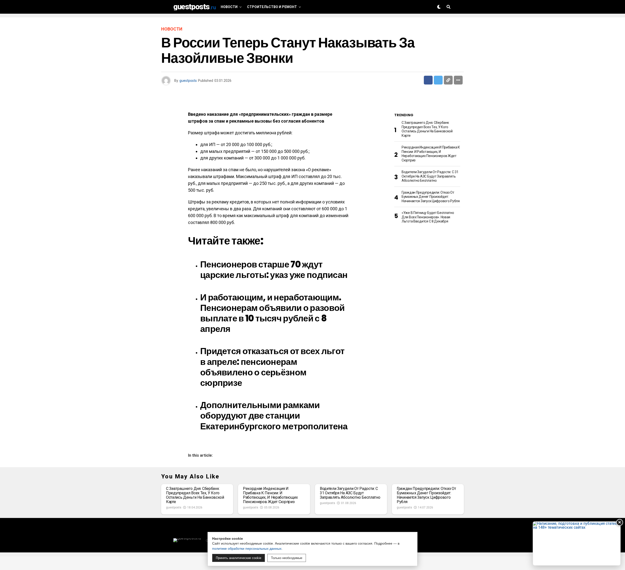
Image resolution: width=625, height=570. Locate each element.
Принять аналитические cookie (238, 558)
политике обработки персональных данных (246, 548)
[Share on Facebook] (428, 80)
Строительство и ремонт (272, 7)
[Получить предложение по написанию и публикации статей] (576, 543)
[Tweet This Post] (438, 80)
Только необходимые (286, 558)
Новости (229, 7)
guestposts (188, 81)
